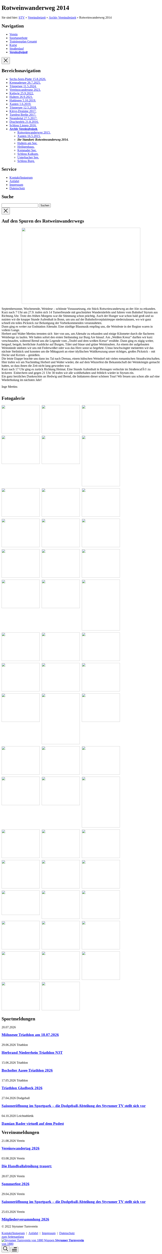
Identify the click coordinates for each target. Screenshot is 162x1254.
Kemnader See (27, 150)
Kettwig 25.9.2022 (21, 93)
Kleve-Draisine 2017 (22, 111)
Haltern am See (27, 143)
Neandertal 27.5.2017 (23, 118)
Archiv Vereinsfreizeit (62, 17)
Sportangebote (18, 38)
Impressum (16, 184)
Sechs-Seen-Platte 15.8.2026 (27, 79)
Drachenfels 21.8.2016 (24, 121)
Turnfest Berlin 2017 (22, 114)
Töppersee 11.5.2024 (23, 86)
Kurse (13, 45)
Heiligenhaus (26, 146)
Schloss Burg (26, 161)
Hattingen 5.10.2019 (22, 100)
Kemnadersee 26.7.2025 (25, 82)
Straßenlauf (16, 48)
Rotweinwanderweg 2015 (34, 132)
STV (22, 17)
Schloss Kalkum (28, 153)
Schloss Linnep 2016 (23, 125)
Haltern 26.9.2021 (21, 97)
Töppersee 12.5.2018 (23, 107)
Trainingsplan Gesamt (23, 41)
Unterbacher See (28, 157)
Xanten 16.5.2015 (29, 136)
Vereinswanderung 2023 (25, 89)
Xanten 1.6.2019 (20, 104)
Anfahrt (14, 181)
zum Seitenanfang (13, 1236)
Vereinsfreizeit (37, 17)
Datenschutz (17, 188)
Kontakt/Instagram (21, 177)
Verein (13, 34)
